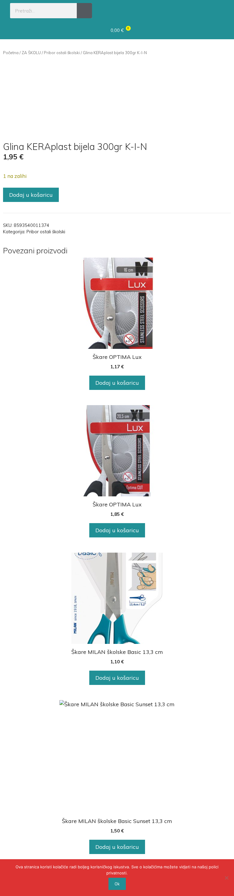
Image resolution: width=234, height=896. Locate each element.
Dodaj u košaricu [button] (117, 382)
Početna (11, 52)
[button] (218, 9)
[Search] (84, 10)
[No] (226, 878)
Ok (117, 883)
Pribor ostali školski (62, 52)
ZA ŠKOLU (31, 52)
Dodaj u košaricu (31, 194)
